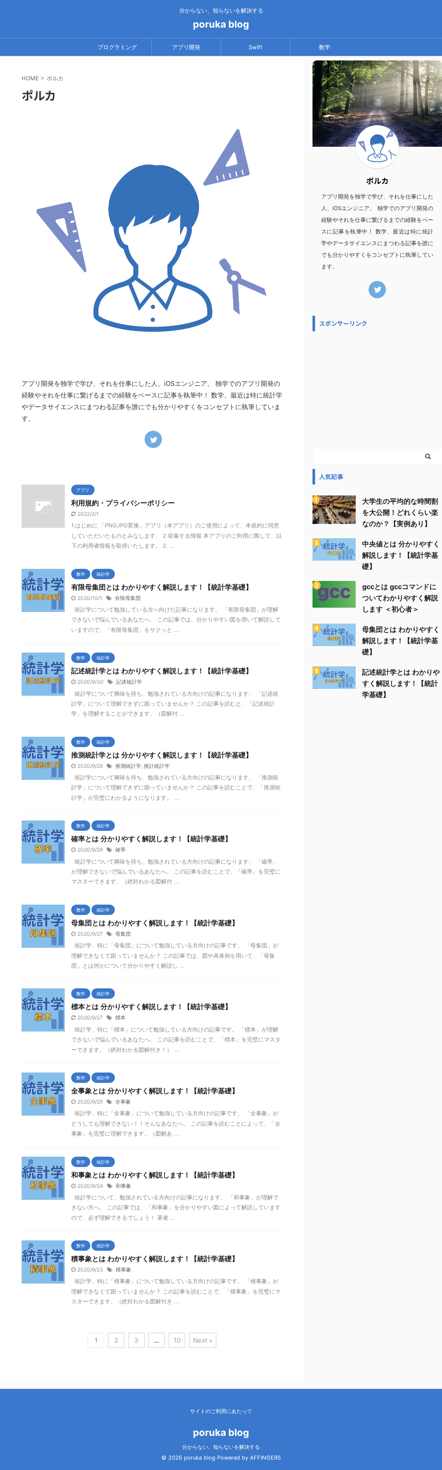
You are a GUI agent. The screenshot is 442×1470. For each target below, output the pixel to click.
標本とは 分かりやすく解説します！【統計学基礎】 (151, 1006)
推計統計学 (157, 766)
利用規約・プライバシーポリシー (123, 502)
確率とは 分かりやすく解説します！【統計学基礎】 (151, 838)
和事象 (123, 1186)
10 (177, 1340)
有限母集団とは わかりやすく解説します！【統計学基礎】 (162, 587)
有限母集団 (128, 598)
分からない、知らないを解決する (221, 1447)
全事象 (123, 1101)
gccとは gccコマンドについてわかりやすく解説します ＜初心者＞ (400, 597)
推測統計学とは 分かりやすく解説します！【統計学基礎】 (162, 755)
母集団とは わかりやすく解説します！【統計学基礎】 (155, 922)
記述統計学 (129, 681)
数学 (324, 47)
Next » (202, 1340)
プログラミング (117, 47)
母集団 (123, 934)
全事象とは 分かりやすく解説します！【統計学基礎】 (155, 1090)
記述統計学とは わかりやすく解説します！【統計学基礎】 (162, 670)
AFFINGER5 (265, 1457)
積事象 (123, 1269)
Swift (255, 47)
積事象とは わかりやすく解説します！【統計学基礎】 (155, 1258)
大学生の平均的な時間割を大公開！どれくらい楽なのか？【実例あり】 (400, 512)
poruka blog (221, 24)
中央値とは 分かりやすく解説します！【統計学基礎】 (401, 555)
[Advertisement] (377, 390)
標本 (120, 1017)
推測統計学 (128, 766)
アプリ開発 (186, 47)
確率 (120, 849)
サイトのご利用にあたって (221, 1411)
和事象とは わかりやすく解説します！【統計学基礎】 (155, 1174)
